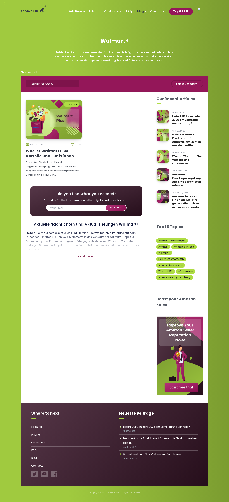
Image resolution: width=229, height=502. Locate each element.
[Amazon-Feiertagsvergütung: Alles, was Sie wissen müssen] (163, 174)
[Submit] (74, 83)
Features (37, 427)
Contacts (157, 11)
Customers (112, 11)
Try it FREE (181, 11)
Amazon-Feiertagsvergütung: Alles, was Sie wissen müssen (187, 180)
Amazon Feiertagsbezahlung (174, 277)
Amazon (163, 246)
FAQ (129, 11)
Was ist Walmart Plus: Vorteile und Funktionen (50, 153)
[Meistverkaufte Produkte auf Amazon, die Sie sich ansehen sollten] (163, 135)
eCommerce (185, 271)
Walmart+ (72, 104)
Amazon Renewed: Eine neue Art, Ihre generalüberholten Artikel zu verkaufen (186, 202)
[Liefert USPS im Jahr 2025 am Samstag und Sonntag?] (163, 116)
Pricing (94, 11)
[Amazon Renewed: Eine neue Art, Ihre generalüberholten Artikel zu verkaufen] (163, 196)
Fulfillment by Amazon (171, 259)
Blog (140, 11)
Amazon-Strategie (184, 246)
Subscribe (116, 207)
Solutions (75, 11)
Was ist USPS (165, 271)
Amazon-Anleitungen (170, 265)
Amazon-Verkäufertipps (172, 240)
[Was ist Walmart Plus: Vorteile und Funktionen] (163, 156)
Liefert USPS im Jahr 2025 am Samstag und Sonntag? (186, 120)
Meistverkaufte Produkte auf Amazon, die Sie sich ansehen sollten (186, 140)
